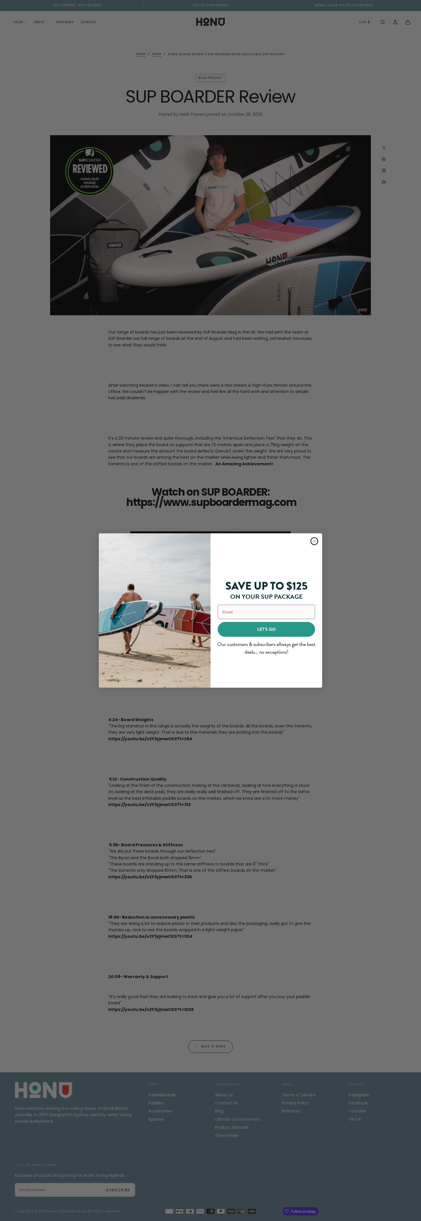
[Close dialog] (314, 541)
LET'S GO (266, 629)
